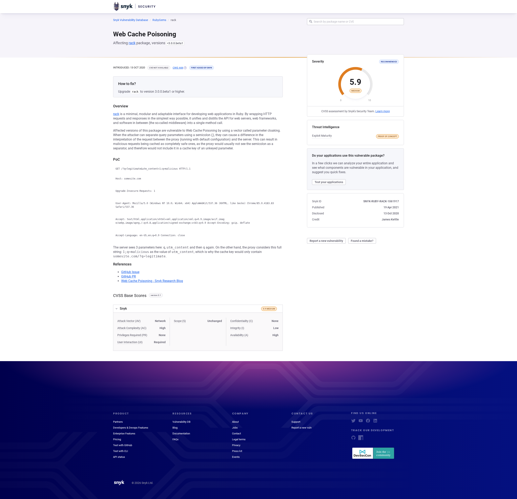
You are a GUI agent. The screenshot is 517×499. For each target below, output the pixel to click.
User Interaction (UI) (130, 342)
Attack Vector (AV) (129, 321)
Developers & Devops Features (130, 427)
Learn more (382, 111)
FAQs (175, 439)
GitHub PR (128, 276)
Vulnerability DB (181, 421)
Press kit (237, 451)
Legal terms (239, 439)
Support (295, 421)
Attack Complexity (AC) (131, 328)
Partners (118, 421)
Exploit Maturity (322, 135)
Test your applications (329, 182)
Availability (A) (239, 335)
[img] (185, 67)
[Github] (353, 439)
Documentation (181, 433)
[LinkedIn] (375, 422)
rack (132, 43)
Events (236, 456)
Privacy (236, 445)
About (235, 421)
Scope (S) (180, 321)
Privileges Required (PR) (132, 335)
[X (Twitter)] (353, 422)
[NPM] (360, 439)
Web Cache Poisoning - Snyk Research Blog (152, 281)
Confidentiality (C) (241, 321)
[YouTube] (360, 422)
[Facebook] (368, 422)
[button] (198, 308)
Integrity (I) (237, 328)
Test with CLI (120, 451)
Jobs (235, 427)
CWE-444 (178, 67)
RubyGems (159, 20)
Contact (236, 433)
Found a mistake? (362, 240)
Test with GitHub (122, 445)
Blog (175, 427)
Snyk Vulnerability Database (130, 20)
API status (119, 456)
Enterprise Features (124, 433)
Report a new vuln (301, 427)
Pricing (117, 439)
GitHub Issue (130, 272)
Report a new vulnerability (326, 240)
